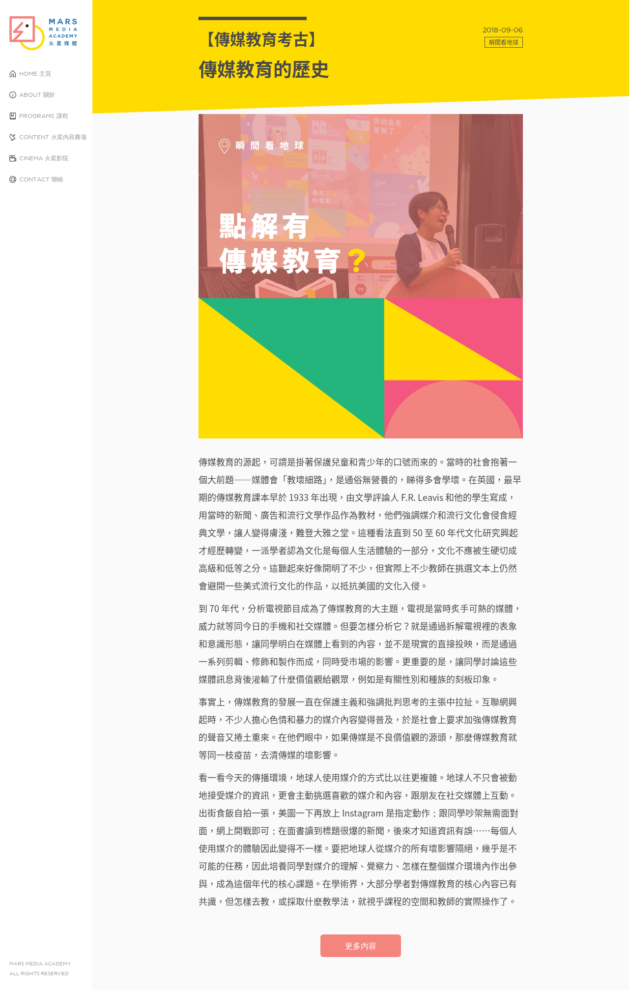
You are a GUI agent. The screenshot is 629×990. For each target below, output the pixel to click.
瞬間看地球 (503, 42)
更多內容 (360, 945)
